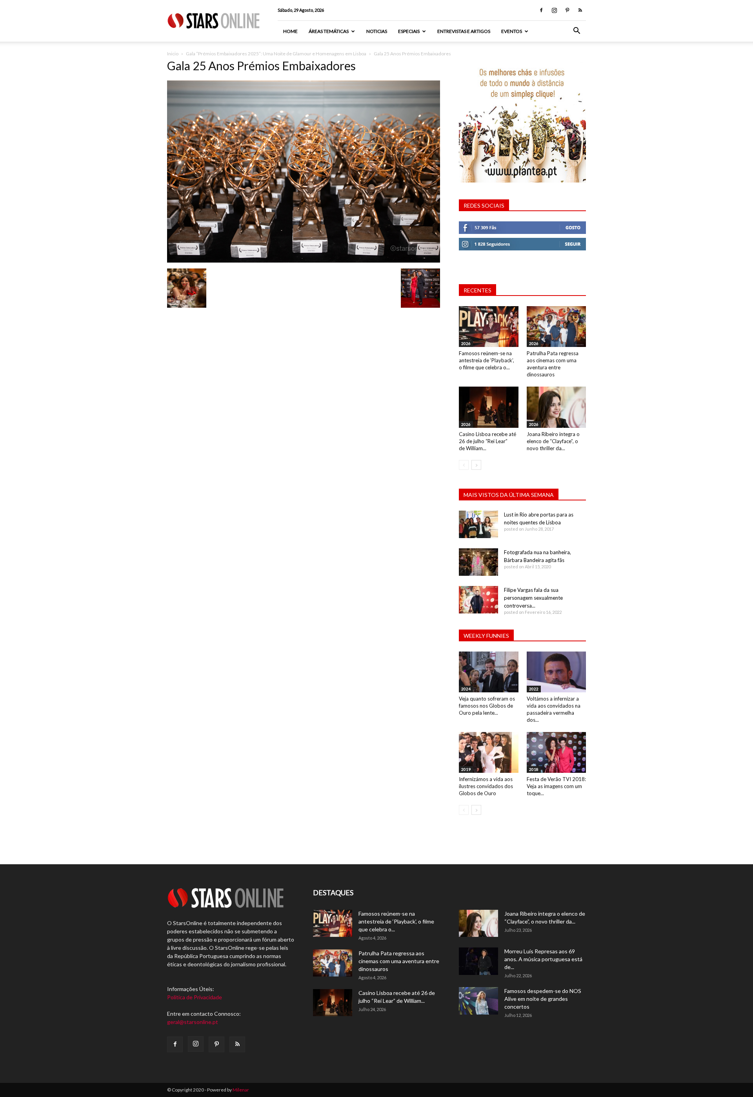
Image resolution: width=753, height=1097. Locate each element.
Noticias (376, 31)
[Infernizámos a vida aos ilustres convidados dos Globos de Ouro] (488, 752)
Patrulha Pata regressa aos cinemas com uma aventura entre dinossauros (398, 961)
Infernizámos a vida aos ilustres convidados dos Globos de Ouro (486, 786)
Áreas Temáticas (329, 31)
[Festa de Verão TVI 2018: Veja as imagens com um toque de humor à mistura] (556, 752)
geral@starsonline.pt (192, 1022)
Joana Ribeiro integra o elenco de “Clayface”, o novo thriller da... (553, 441)
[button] (576, 31)
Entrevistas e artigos (463, 31)
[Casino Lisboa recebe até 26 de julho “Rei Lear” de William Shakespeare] (488, 407)
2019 (466, 769)
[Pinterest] (567, 10)
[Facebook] (541, 10)
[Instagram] (554, 10)
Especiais (409, 31)
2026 (466, 343)
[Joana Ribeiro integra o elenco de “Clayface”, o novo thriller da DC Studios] (556, 407)
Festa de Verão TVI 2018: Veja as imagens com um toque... (556, 786)
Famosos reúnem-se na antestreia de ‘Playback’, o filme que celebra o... (486, 360)
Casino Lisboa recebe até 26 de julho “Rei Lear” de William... (487, 441)
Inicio (172, 54)
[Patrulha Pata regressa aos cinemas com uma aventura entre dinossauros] (556, 326)
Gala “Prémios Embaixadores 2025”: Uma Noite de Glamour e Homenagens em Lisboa (276, 54)
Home (290, 31)
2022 (533, 688)
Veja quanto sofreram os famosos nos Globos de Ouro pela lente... (487, 705)
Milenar (241, 1090)
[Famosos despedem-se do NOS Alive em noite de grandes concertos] (478, 1001)
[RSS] (580, 10)
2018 (533, 769)
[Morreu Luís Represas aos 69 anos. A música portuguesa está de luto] (478, 961)
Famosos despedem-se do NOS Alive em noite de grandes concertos (542, 998)
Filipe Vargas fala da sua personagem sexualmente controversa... (533, 598)
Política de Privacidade (194, 997)
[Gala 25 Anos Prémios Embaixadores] (303, 260)
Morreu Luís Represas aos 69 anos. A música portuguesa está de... (543, 959)
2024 (466, 688)
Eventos (511, 31)
